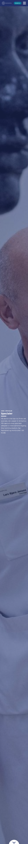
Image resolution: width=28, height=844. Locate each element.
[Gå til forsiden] (3, 3)
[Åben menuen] (24, 3)
